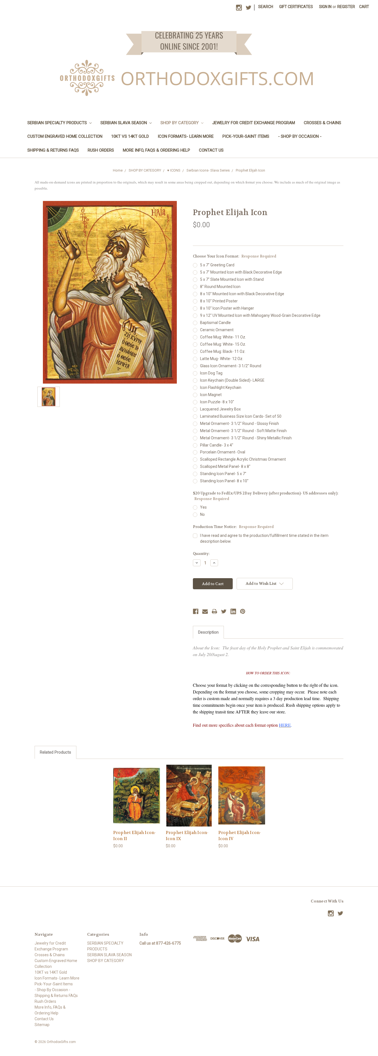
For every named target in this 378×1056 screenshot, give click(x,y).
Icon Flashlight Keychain (220, 387)
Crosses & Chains (322, 122)
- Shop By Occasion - (300, 136)
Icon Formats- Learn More (186, 136)
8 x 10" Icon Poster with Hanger (227, 308)
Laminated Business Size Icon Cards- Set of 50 (240, 416)
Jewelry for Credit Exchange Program (253, 122)
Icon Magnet (211, 394)
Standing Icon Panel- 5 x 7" (223, 473)
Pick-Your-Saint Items (245, 136)
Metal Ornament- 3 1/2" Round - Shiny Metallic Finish (246, 438)
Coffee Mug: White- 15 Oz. (223, 344)
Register (346, 6)
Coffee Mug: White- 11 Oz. (223, 337)
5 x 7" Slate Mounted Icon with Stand (232, 279)
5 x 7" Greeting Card (217, 265)
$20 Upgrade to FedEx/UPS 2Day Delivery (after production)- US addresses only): (265, 496)
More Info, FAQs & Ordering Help (156, 150)
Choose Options (136, 800)
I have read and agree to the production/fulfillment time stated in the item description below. (264, 538)
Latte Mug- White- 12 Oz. (221, 358)
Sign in (325, 6)
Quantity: (201, 553)
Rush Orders (101, 150)
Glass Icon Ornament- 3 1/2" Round (230, 366)
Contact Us (211, 150)
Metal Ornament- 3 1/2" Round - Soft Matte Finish (243, 430)
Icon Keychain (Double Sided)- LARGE (232, 380)
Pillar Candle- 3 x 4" (216, 445)
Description (208, 632)
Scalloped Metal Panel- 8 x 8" (225, 466)
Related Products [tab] (55, 752)
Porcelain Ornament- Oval (222, 452)
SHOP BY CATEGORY (180, 122)
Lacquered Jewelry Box (220, 409)
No (202, 514)
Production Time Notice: (233, 526)
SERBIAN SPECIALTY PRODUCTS (57, 122)
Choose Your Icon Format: (234, 256)
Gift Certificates (296, 6)
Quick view (136, 790)
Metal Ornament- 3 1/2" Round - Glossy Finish (239, 423)
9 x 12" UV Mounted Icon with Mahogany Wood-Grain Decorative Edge (260, 315)
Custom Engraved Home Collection (64, 136)
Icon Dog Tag (211, 373)
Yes (203, 507)
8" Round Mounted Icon (220, 286)
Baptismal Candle (215, 322)
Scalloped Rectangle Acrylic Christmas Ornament (243, 459)
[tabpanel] (136, 807)
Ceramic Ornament (217, 330)
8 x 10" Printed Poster (219, 301)
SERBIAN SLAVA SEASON (124, 122)
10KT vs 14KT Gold (130, 136)
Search (265, 6)
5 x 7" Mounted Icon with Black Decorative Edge (241, 272)
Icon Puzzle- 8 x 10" (217, 402)
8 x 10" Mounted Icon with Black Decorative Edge (242, 294)
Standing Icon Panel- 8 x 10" (224, 481)
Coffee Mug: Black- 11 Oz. (222, 351)
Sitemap (42, 1024)
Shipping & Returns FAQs (53, 150)
